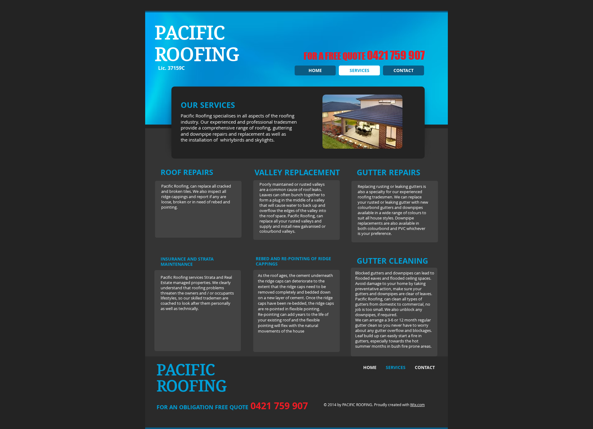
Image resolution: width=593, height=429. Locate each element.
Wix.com (417, 404)
